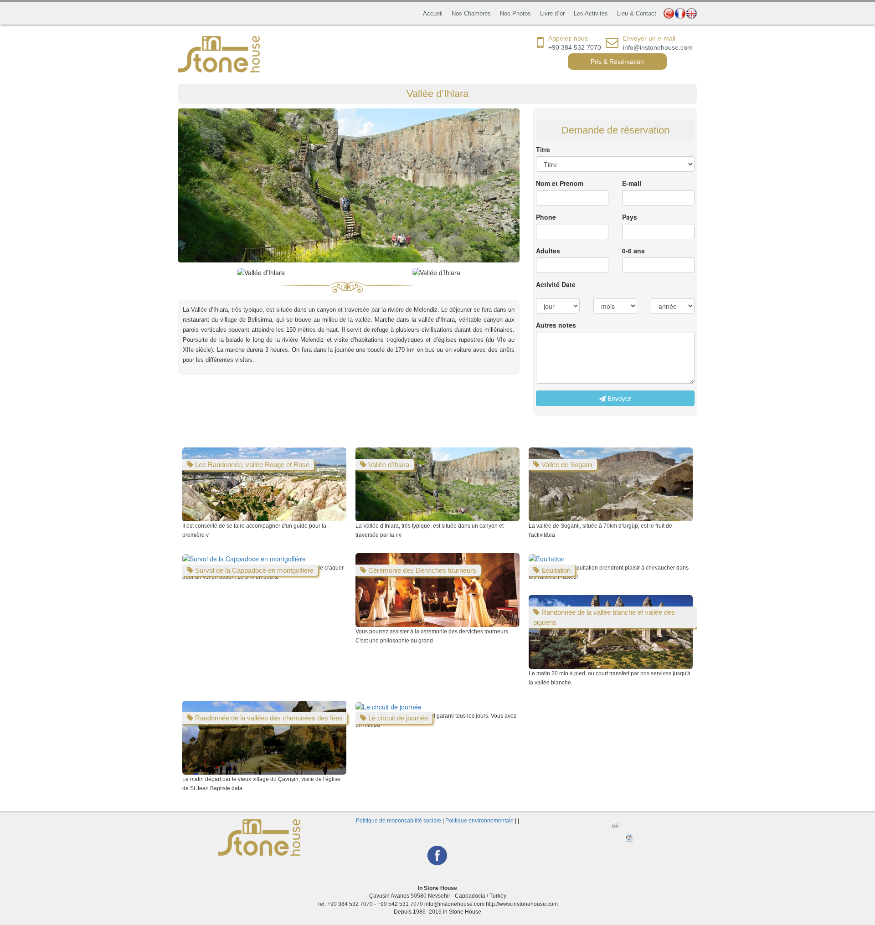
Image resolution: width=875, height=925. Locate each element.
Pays (629, 216)
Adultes (548, 250)
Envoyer (618, 398)
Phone (546, 216)
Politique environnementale (479, 820)
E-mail (631, 183)
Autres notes (556, 324)
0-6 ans (633, 250)
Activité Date (556, 284)
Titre (543, 149)
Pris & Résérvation (617, 61)
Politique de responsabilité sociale (398, 820)
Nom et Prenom (559, 183)
